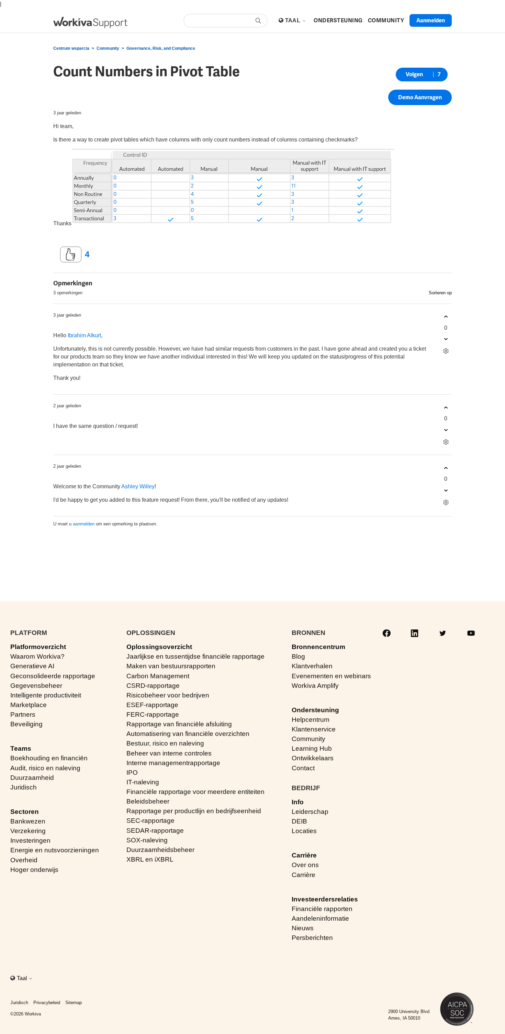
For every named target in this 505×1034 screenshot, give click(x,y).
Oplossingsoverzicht (159, 646)
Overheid (23, 860)
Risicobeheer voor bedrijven (167, 695)
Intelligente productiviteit (45, 695)
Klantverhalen (312, 666)
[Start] (90, 22)
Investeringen (30, 840)
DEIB (299, 821)
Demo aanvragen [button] (420, 97)
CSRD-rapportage (153, 685)
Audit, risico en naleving (45, 768)
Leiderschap (310, 811)
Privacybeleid (46, 1002)
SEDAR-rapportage (155, 830)
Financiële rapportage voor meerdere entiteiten (195, 791)
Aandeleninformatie (320, 918)
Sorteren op (440, 292)
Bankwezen (27, 821)
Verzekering (28, 830)
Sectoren (24, 811)
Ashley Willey (138, 486)
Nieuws (303, 928)
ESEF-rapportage (152, 704)
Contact (303, 768)
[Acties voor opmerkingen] (446, 351)
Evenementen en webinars (331, 676)
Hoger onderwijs (34, 869)
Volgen (414, 74)
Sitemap (73, 1002)
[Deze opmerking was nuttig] (446, 317)
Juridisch (23, 787)
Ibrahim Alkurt (84, 335)
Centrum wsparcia (71, 48)
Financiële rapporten (322, 908)
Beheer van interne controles (169, 753)
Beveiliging (26, 724)
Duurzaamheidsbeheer (160, 849)
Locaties (304, 830)
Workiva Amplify (315, 685)
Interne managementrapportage (173, 762)
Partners (22, 714)
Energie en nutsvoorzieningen (54, 850)
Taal (293, 20)
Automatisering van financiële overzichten (187, 733)
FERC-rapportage (152, 714)
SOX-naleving (147, 840)
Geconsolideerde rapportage (52, 676)
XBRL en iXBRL (149, 859)
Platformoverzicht (38, 646)
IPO (132, 772)
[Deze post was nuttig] (70, 254)
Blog (298, 656)
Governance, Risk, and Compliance (160, 48)
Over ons (305, 864)
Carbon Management (157, 676)
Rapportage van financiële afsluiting (179, 724)
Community (108, 48)
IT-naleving (142, 782)
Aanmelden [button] (430, 20)
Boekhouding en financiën (49, 758)
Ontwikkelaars (313, 758)
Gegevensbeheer (36, 685)
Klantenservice (314, 729)
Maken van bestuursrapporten (170, 666)
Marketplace (28, 704)
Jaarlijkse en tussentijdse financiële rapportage (195, 656)
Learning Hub (312, 748)
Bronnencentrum (318, 646)
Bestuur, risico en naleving (165, 743)
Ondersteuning (315, 710)
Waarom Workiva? (37, 656)
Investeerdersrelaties (325, 899)
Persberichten (312, 937)
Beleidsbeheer (147, 801)
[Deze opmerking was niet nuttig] (446, 339)
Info (298, 802)
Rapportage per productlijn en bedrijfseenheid (193, 811)
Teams (20, 748)
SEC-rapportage (150, 820)
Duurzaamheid (32, 777)
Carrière (304, 855)
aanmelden (83, 523)
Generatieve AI (32, 666)
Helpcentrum (310, 719)
